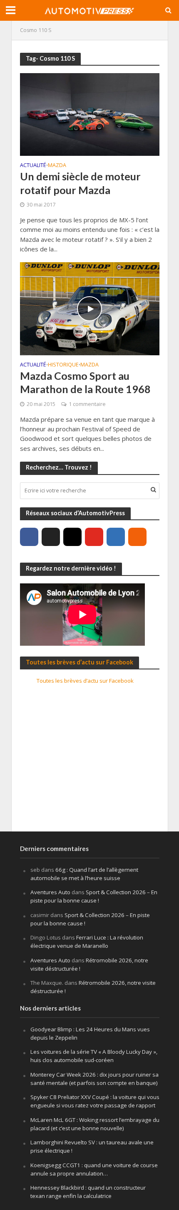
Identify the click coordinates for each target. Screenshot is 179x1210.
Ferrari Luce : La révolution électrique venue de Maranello (86, 941)
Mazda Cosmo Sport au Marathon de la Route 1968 (85, 382)
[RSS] (137, 537)
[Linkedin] (116, 537)
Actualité (33, 166)
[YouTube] (94, 537)
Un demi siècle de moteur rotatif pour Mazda (80, 183)
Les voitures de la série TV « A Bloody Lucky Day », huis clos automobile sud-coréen (93, 1056)
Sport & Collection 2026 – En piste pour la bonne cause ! (93, 896)
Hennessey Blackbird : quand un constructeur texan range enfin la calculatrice (88, 1192)
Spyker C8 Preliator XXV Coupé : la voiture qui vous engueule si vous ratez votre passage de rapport (94, 1101)
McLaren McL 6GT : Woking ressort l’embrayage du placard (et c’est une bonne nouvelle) (94, 1124)
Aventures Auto (50, 892)
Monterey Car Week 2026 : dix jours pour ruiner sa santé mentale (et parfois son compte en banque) (94, 1079)
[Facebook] (29, 537)
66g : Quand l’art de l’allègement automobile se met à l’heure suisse (84, 874)
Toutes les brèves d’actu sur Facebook (79, 662)
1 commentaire (87, 404)
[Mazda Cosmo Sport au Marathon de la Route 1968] (89, 308)
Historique (63, 365)
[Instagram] (72, 537)
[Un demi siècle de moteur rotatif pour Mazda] (89, 113)
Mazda (57, 166)
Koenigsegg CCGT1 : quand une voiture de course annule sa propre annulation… (94, 1169)
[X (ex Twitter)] (51, 537)
